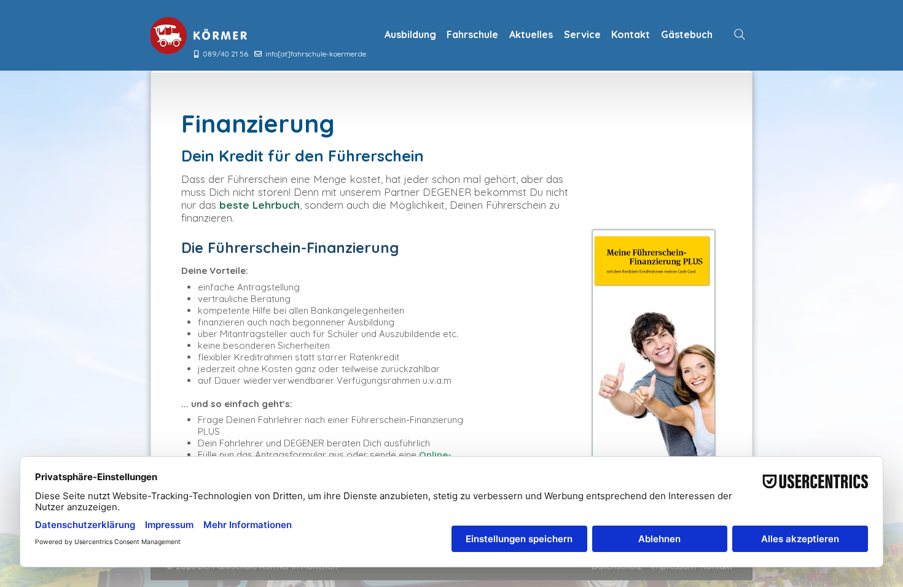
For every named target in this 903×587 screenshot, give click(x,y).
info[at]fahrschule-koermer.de (315, 53)
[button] (410, 34)
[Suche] (739, 34)
